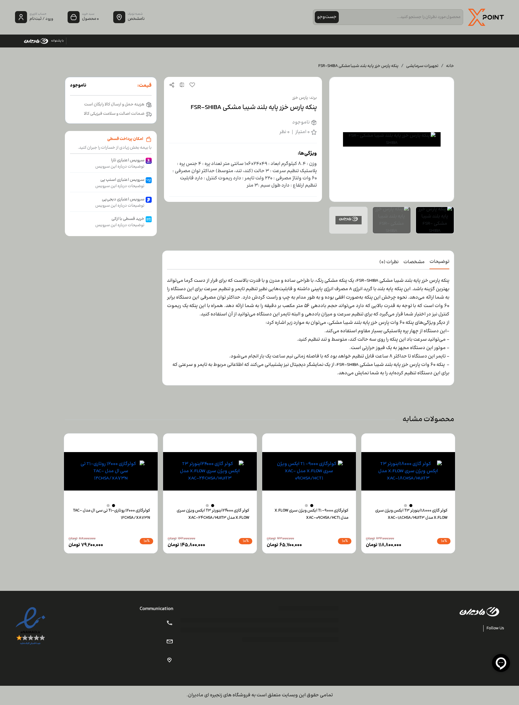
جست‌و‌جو (326, 17)
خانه (450, 66)
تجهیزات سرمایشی (422, 66)
